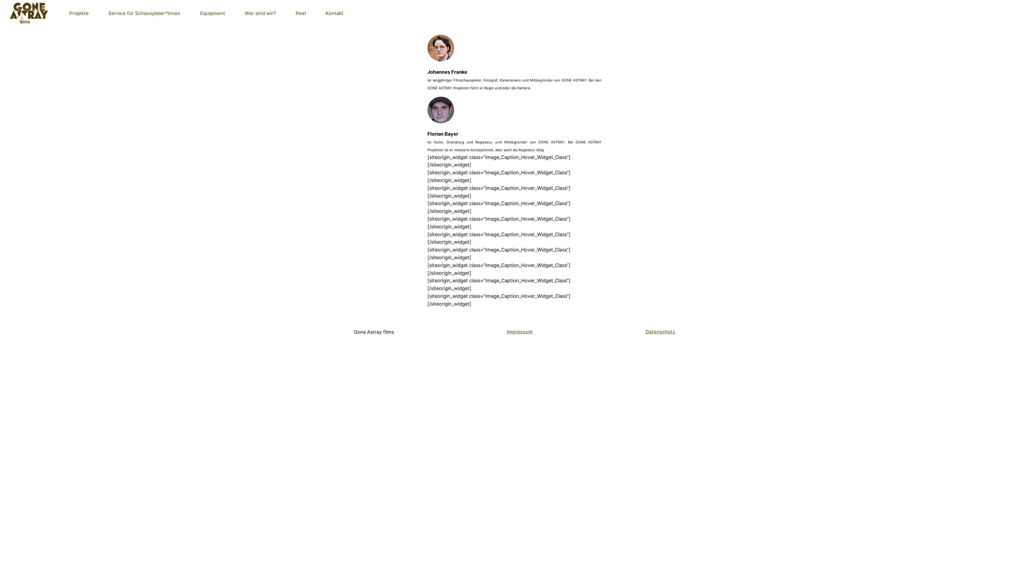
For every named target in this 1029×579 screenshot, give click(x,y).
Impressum (520, 332)
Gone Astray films (374, 332)
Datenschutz (660, 332)
